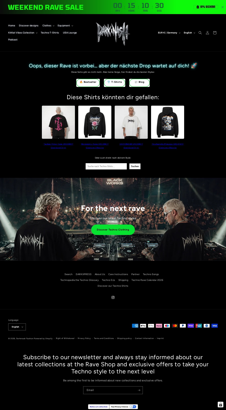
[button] (48, 25)
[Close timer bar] (222, 7)
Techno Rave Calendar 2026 (147, 280)
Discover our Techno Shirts (113, 285)
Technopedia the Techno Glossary (79, 280)
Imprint (160, 338)
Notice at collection (99, 407)
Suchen (135, 166)
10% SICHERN (207, 6)
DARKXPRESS (83, 274)
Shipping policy (124, 338)
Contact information (144, 338)
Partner (135, 274)
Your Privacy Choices (119, 407)
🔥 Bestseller (88, 81)
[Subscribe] (139, 390)
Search (69, 274)
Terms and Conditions (104, 338)
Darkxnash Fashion (24, 338)
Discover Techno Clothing (113, 229)
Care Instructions (118, 274)
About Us (100, 274)
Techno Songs (151, 274)
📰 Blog (139, 81)
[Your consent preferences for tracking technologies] (220, 404)
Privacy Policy (84, 338)
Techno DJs (108, 280)
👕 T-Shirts (114, 81)
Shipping (123, 280)
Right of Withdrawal (65, 338)
